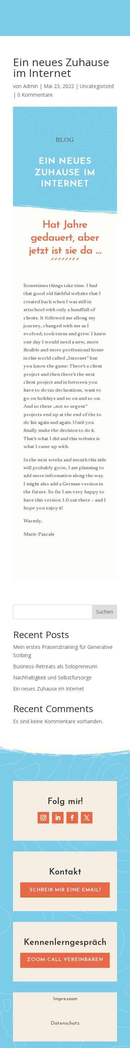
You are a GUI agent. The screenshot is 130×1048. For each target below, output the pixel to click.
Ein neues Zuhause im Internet (48, 688)
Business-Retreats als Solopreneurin (55, 666)
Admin (30, 86)
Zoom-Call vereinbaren (65, 959)
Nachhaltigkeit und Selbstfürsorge (52, 677)
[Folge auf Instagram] (43, 817)
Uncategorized (97, 86)
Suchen (104, 611)
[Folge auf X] (86, 817)
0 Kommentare (35, 94)
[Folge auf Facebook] (72, 817)
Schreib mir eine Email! (65, 890)
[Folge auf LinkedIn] (58, 817)
